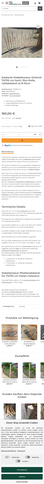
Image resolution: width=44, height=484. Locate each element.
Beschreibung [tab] (8, 152)
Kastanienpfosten (30, 280)
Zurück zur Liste (8, 15)
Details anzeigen (22, 482)
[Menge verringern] (4, 134)
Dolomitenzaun (14, 93)
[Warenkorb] (39, 3)
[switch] (7, 457)
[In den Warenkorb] (3, 21)
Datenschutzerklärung (8, 451)
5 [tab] (25, 67)
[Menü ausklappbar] (3, 2)
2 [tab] (19, 67)
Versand (18, 118)
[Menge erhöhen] (40, 134)
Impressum (21, 451)
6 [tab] (27, 67)
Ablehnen (22, 477)
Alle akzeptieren (22, 470)
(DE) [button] (21, 126)
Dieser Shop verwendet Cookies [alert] (22, 422)
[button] (35, 3)
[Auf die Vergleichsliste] (38, 26)
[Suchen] (40, 8)
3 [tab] (21, 67)
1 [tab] (16, 67)
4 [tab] (23, 67)
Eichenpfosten (7, 282)
